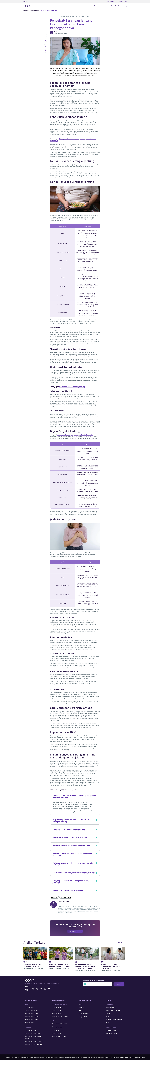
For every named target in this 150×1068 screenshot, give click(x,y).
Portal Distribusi (116, 6)
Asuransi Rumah (57, 1027)
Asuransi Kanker (57, 1013)
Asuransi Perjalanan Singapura (34, 1041)
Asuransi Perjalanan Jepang (33, 1033)
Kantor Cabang (83, 1013)
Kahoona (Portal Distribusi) (114, 1019)
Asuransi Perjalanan (31, 1030)
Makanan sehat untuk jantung (72, 387)
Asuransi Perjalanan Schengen (34, 1044)
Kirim (118, 984)
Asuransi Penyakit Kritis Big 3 (60, 1016)
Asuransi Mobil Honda (31, 1013)
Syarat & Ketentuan (111, 1033)
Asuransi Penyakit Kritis (59, 1004)
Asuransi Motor (29, 1023)
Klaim (80, 1004)
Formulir (81, 1007)
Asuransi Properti (57, 1030)
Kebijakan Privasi (111, 1030)
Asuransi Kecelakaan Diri (59, 1024)
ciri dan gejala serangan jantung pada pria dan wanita (75, 435)
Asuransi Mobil (29, 1007)
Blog (125, 6)
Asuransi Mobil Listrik (31, 1019)
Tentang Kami (111, 1)
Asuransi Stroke (56, 1010)
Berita (108, 1013)
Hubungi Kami (123, 1)
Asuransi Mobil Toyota (31, 1010)
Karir (107, 1023)
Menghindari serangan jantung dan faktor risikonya (73, 140)
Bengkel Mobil (83, 1017)
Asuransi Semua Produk (59, 1036)
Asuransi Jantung (57, 1007)
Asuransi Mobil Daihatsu (32, 1016)
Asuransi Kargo (56, 1033)
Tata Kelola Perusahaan (113, 1010)
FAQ (80, 1010)
